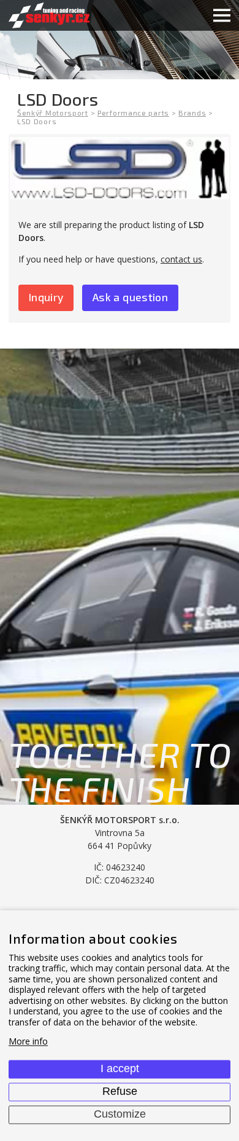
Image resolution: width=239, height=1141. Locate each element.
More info (28, 1042)
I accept (120, 1068)
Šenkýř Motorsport (52, 112)
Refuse (119, 1091)
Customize (120, 1114)
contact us (181, 259)
